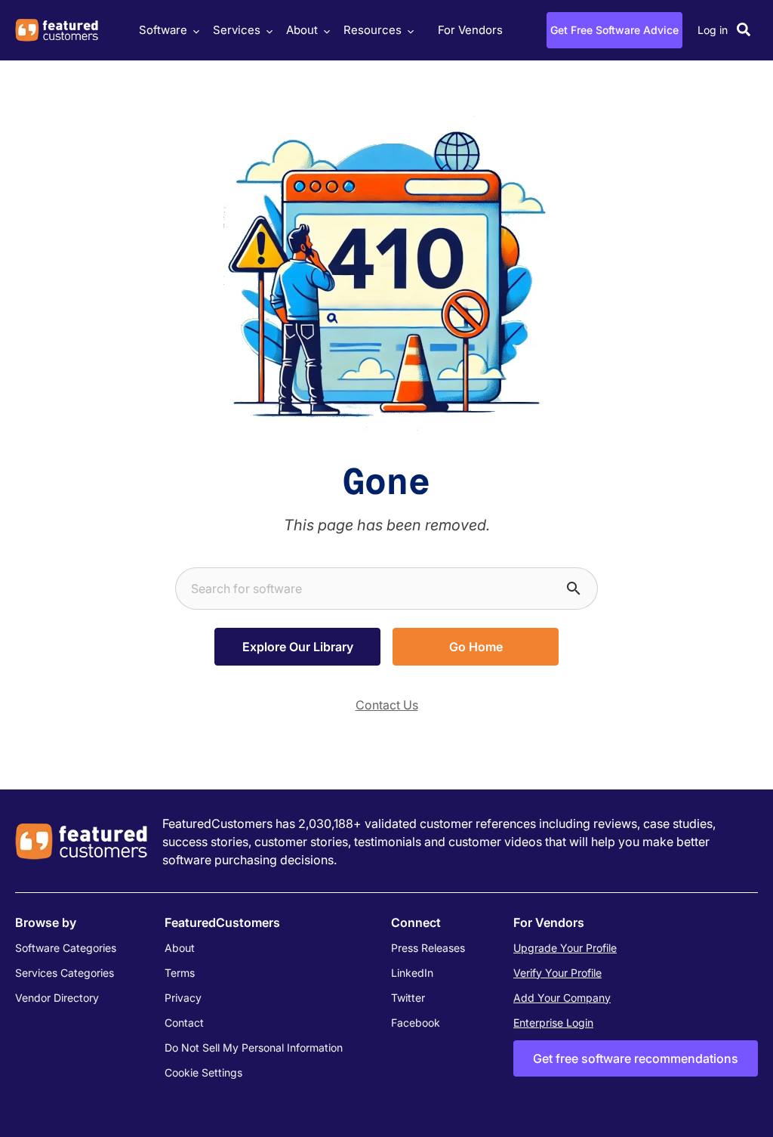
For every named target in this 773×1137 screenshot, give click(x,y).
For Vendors (470, 30)
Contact (184, 1022)
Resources (372, 30)
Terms (180, 972)
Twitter (408, 997)
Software (163, 30)
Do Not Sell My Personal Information (254, 1047)
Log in (713, 29)
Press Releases (428, 947)
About (302, 30)
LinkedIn (412, 972)
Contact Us (387, 704)
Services (236, 30)
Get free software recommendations (635, 1058)
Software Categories (65, 947)
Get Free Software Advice (614, 29)
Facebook (415, 1022)
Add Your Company (562, 997)
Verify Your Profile (557, 972)
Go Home (476, 646)
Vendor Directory (57, 997)
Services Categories (64, 972)
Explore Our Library (297, 646)
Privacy (183, 997)
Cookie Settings (203, 1072)
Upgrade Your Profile (565, 947)
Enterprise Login (553, 1022)
